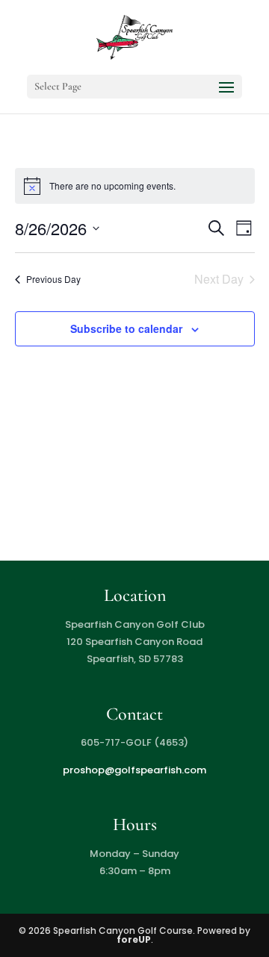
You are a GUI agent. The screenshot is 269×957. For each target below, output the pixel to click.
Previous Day (53, 278)
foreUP (134, 939)
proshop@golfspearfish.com (134, 770)
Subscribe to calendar (126, 328)
